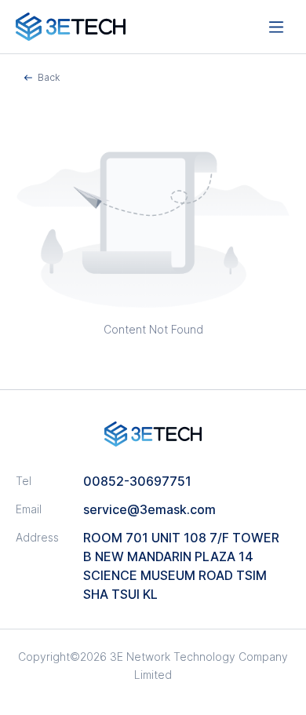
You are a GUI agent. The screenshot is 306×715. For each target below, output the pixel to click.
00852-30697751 (137, 481)
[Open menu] (276, 27)
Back (49, 77)
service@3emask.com (149, 509)
